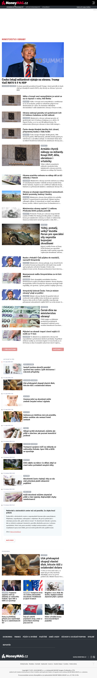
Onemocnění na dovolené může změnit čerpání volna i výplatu (37, 400)
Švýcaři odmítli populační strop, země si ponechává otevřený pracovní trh (32, 620)
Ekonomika (6, 551)
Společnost (46, 7)
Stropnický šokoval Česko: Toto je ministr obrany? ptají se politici (41, 292)
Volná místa (73, 664)
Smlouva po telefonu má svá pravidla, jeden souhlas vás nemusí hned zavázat (39, 417)
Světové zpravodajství (33, 7)
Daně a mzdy (54, 637)
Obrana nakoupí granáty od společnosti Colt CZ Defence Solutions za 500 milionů (42, 114)
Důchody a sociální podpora (73, 637)
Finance (17, 637)
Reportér (7, 645)
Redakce (31, 664)
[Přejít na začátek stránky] (93, 664)
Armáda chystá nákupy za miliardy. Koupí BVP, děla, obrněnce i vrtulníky (52, 155)
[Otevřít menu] (93, 2)
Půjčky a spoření (30, 637)
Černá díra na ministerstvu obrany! (49, 313)
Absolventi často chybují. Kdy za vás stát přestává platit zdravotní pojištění (39, 481)
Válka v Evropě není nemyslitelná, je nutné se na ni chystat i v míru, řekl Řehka (42, 97)
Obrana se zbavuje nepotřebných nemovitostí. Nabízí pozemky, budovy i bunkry (43, 193)
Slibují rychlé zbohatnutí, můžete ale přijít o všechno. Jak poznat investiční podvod (39, 433)
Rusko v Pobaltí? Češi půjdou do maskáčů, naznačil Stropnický (41, 259)
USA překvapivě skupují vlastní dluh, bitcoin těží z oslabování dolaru (39, 384)
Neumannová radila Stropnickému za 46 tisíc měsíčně (42, 275)
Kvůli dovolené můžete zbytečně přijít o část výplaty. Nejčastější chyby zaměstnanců (39, 497)
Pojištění (43, 637)
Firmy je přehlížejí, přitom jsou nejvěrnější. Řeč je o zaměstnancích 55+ (11, 620)
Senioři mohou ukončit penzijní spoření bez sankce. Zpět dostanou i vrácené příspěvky (39, 369)
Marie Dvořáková (15, 532)
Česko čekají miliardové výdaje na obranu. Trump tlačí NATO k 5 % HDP (30, 81)
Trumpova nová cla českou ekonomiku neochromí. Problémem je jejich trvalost (32, 596)
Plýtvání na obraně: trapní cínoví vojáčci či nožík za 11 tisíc (41, 332)
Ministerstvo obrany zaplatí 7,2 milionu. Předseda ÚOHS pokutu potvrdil (40, 209)
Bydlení (91, 637)
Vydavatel (44, 664)
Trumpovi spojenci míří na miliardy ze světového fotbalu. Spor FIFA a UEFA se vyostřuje (39, 449)
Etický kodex (24, 664)
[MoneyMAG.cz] (15, 3)
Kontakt (37, 664)
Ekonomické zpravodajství (15, 7)
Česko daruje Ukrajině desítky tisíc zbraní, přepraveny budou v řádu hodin (41, 130)
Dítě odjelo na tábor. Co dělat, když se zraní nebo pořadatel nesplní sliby (39, 464)
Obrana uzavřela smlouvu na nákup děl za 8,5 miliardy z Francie (42, 176)
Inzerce (50, 664)
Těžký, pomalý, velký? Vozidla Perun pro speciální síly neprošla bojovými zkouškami (52, 235)
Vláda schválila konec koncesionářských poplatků (53, 619)
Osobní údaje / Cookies (61, 664)
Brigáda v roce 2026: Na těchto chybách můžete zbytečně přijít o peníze (54, 595)
